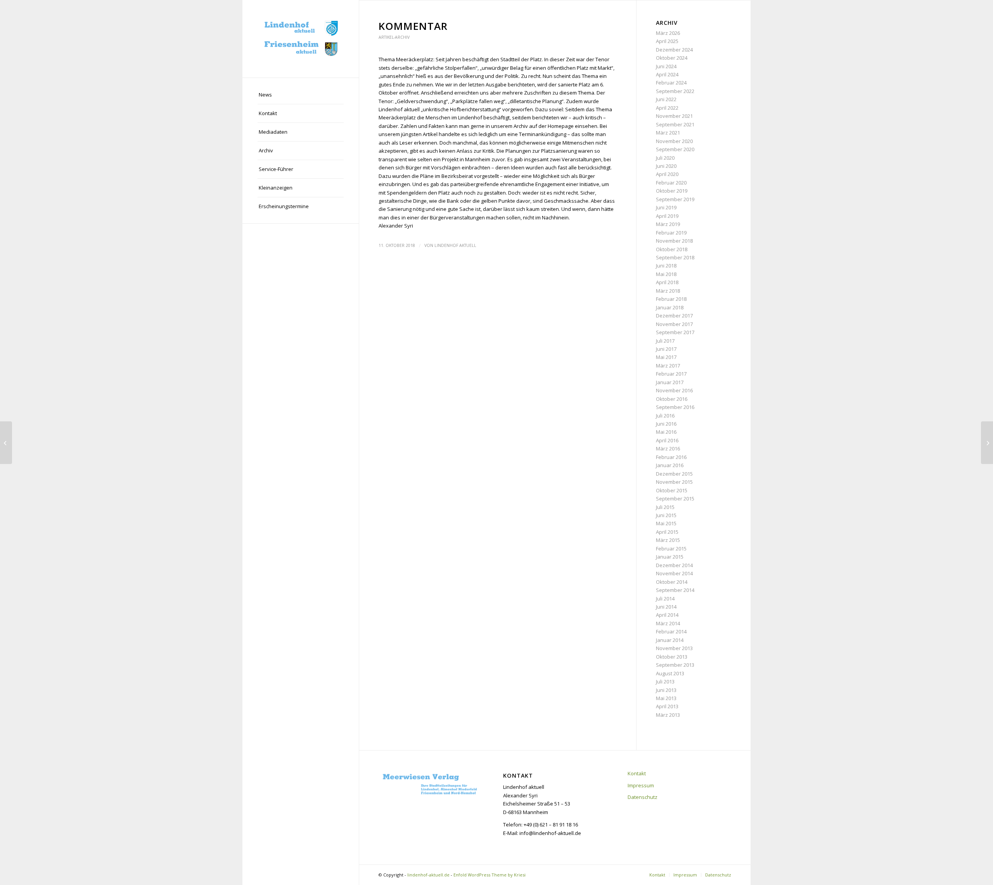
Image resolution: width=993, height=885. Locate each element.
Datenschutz (642, 797)
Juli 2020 (665, 157)
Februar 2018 (671, 298)
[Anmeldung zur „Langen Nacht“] (6, 442)
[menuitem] (301, 95)
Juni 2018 (666, 265)
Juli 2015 (665, 507)
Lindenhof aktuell (455, 245)
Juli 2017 (665, 340)
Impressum (641, 785)
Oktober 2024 (671, 57)
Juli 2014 (665, 598)
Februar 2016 (671, 457)
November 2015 (674, 481)
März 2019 (668, 224)
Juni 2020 (666, 165)
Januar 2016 (669, 465)
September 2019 (675, 199)
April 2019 (667, 215)
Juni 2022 (666, 99)
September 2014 (675, 590)
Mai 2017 (666, 357)
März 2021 (668, 132)
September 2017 (675, 332)
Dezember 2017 (674, 315)
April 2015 (667, 531)
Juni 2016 (666, 423)
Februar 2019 (671, 232)
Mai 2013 (666, 698)
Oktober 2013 (671, 656)
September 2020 (675, 149)
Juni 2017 (666, 348)
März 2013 (668, 714)
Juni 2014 (666, 606)
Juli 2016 (665, 415)
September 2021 (675, 124)
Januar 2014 (669, 640)
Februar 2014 (671, 631)
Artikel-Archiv (394, 37)
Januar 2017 (669, 382)
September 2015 (675, 498)
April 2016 (667, 440)
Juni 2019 (666, 207)
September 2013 (675, 664)
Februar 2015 (671, 548)
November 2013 (674, 648)
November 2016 (674, 390)
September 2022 (675, 91)
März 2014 (668, 623)
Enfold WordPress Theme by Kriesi (489, 875)
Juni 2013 (666, 690)
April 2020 (667, 174)
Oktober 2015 (671, 490)
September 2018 (675, 257)
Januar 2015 (669, 556)
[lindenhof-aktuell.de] (300, 39)
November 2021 (674, 115)
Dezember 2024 (674, 49)
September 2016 (675, 407)
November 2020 (674, 141)
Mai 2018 (666, 274)
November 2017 (674, 324)
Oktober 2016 (671, 398)
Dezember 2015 (674, 473)
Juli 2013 (665, 681)
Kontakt (637, 773)
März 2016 (668, 448)
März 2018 (668, 290)
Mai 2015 (666, 523)
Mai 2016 (666, 431)
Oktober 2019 (671, 190)
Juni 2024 (666, 66)
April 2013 (667, 706)
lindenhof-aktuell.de (428, 875)
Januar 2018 (669, 307)
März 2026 (668, 32)
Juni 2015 (666, 515)
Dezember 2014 (674, 565)
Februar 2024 (671, 82)
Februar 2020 (671, 182)
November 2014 (674, 573)
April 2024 (667, 74)
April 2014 (667, 614)
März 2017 (668, 365)
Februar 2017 (671, 373)
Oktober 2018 (671, 249)
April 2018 (667, 282)
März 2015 (668, 540)
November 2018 (674, 240)
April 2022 (667, 107)
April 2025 (667, 41)
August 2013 (670, 673)
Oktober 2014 (671, 581)
